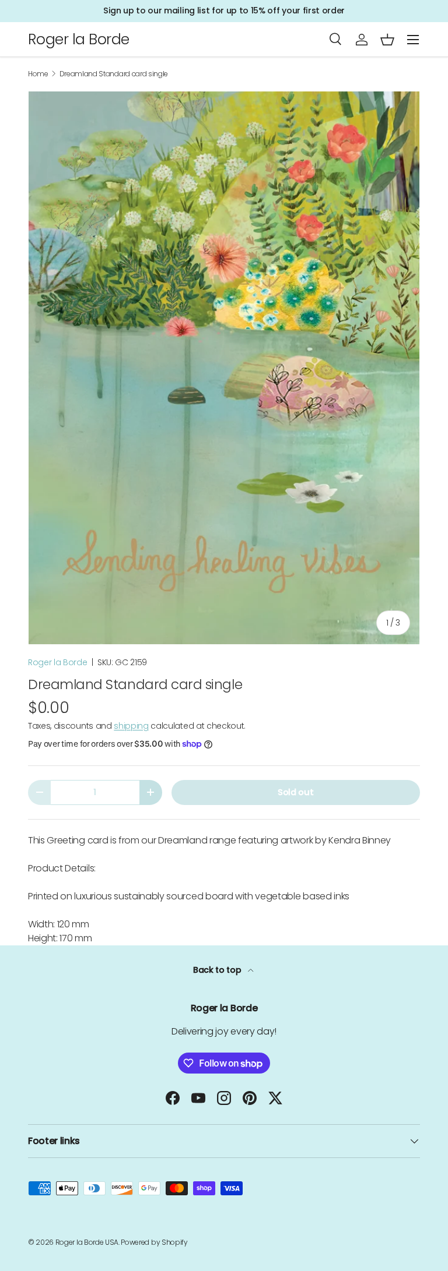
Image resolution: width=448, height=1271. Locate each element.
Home (38, 73)
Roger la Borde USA (86, 1242)
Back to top (218, 970)
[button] (387, 39)
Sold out (295, 792)
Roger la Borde (58, 662)
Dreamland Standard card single (114, 73)
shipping (131, 726)
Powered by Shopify (154, 1242)
